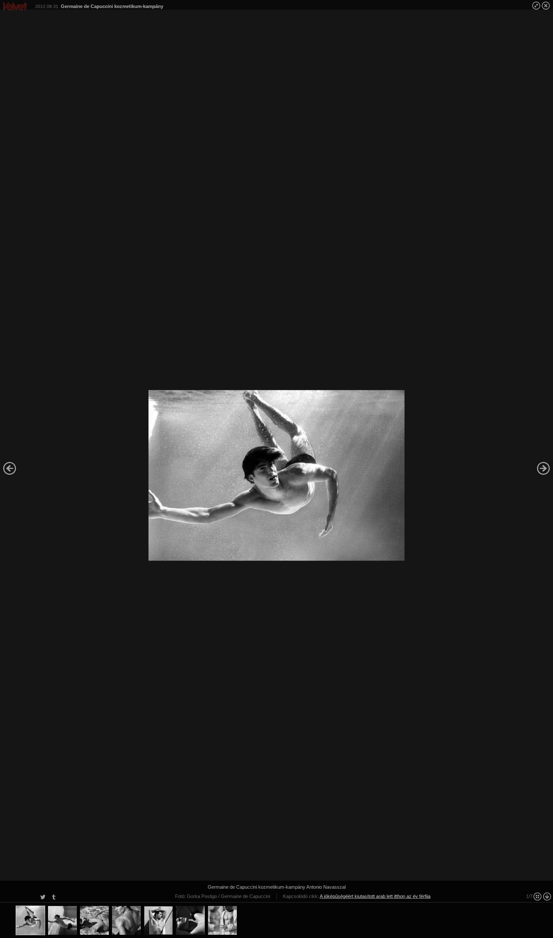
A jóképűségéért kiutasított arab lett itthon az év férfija (375, 896)
